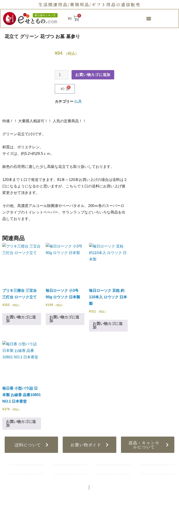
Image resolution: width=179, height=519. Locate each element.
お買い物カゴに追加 (92, 75)
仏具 (78, 101)
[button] (148, 18)
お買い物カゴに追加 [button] (21, 319)
